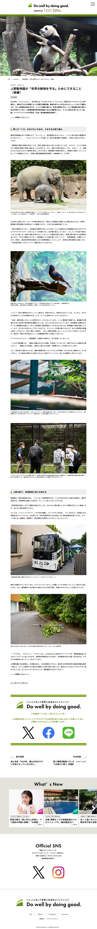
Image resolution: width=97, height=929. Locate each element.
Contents (15, 79)
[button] (94, 808)
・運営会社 (41, 919)
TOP (9, 79)
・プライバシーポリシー (52, 919)
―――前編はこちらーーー (20, 117)
